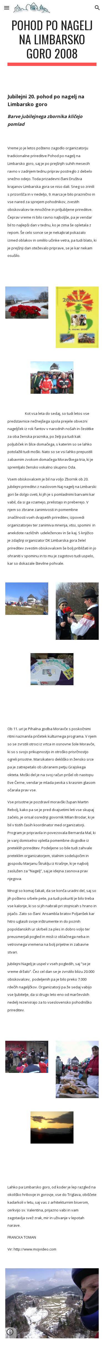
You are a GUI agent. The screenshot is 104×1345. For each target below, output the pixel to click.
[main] (52, 42)
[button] (6, 7)
